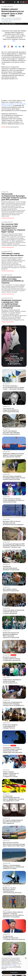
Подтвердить (14, 972)
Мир (3, 23)
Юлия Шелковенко (12, 127)
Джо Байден (12, 23)
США (6, 23)
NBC (13, 41)
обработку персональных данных (9, 965)
